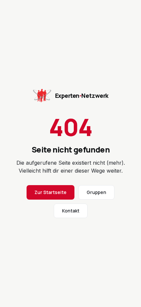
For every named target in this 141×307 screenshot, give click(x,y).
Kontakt (70, 211)
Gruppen (96, 192)
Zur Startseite (50, 192)
